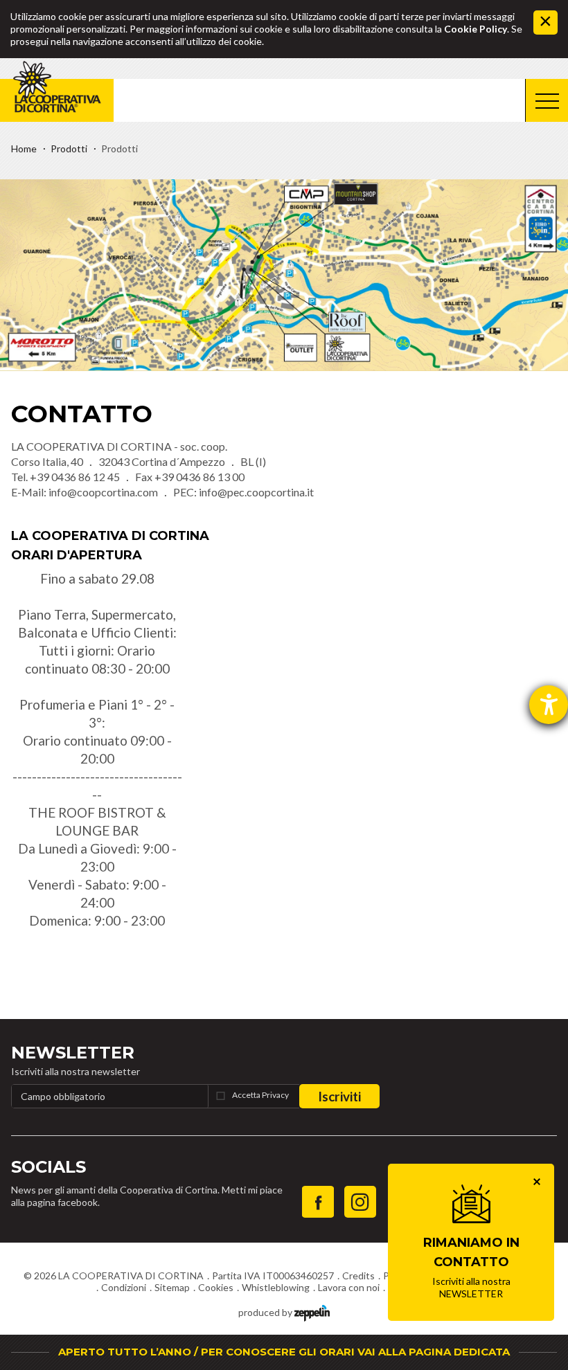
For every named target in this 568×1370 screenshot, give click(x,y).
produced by (266, 1312)
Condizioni (123, 1287)
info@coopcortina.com (103, 491)
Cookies (215, 1287)
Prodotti (69, 148)
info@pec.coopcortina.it (256, 491)
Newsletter (72, 1053)
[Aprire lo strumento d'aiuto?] (548, 704)
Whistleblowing (276, 1287)
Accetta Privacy (260, 1095)
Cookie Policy (475, 29)
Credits (358, 1275)
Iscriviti (339, 1096)
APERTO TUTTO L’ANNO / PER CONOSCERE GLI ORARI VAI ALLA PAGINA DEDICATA (284, 1351)
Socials (48, 1167)
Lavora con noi (349, 1287)
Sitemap (172, 1287)
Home (24, 148)
